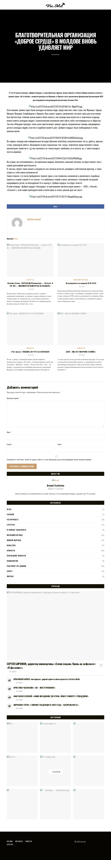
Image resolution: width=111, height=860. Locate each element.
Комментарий (13, 398)
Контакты (19, 841)
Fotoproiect (13, 519)
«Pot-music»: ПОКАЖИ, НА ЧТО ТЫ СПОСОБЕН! (30, 351)
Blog (9, 509)
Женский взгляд (81, 280)
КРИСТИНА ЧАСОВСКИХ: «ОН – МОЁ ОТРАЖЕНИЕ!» (35, 687)
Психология (12, 560)
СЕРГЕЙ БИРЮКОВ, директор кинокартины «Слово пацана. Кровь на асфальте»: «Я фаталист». (51, 666)
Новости (30, 348)
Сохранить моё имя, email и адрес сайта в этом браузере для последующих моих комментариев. (49, 459)
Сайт (60, 444)
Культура (11, 545)
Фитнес (10, 576)
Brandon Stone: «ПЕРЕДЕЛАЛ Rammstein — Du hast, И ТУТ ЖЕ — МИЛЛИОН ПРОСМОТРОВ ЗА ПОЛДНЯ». (30, 284)
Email (10, 444)
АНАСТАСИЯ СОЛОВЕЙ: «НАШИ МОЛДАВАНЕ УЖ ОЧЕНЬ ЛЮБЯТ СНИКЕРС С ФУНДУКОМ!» (51, 696)
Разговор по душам (16, 566)
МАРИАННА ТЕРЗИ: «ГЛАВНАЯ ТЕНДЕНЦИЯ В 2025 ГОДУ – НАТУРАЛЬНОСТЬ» (46, 704)
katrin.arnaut (34, 219)
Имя (9, 432)
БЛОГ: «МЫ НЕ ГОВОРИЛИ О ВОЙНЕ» (81, 351)
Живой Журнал (14, 540)
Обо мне (10, 841)
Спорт (10, 571)
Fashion (10, 514)
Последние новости (16, 555)
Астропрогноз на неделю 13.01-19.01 (81, 283)
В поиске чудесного (16, 529)
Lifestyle (30, 280)
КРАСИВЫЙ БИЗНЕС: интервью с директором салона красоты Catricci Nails (47, 679)
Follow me (56, 772)
